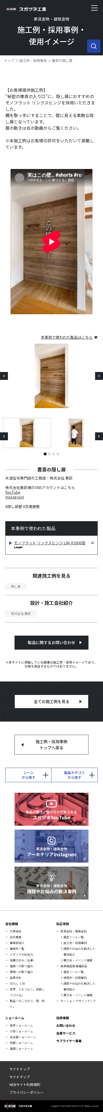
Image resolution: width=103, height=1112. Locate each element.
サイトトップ (19, 1068)
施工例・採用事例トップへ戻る (51, 744)
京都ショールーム (21, 1043)
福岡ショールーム (21, 1048)
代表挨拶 (15, 931)
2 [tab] (49, 454)
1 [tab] (45, 454)
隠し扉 (16, 586)
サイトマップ (19, 1076)
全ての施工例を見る (51, 701)
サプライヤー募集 (69, 1040)
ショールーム (14, 1018)
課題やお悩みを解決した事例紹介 (79, 951)
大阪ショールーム (21, 1031)
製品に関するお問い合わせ (51, 642)
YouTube (12, 492)
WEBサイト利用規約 (24, 1084)
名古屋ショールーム (23, 1037)
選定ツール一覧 (73, 937)
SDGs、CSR (17, 983)
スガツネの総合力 (21, 954)
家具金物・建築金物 (73, 931)
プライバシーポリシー (26, 1092)
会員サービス (65, 1033)
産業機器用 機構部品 (73, 966)
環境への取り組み (21, 972)
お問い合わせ (65, 1025)
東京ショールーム (21, 1025)
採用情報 (62, 1018)
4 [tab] (58, 454)
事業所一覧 (17, 948)
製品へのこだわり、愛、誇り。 (27, 1004)
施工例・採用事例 (33, 60)
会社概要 (15, 937)
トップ (9, 60)
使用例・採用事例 (75, 977)
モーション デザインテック (78, 1001)
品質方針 (15, 977)
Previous (4, 376)
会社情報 (11, 923)
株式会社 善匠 (21, 613)
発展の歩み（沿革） (23, 960)
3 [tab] (53, 454)
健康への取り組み (21, 966)
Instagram (14, 497)
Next (99, 376)
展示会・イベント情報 (77, 960)
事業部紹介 (17, 943)
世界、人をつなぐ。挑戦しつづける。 (27, 992)
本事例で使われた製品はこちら (66, 337)
